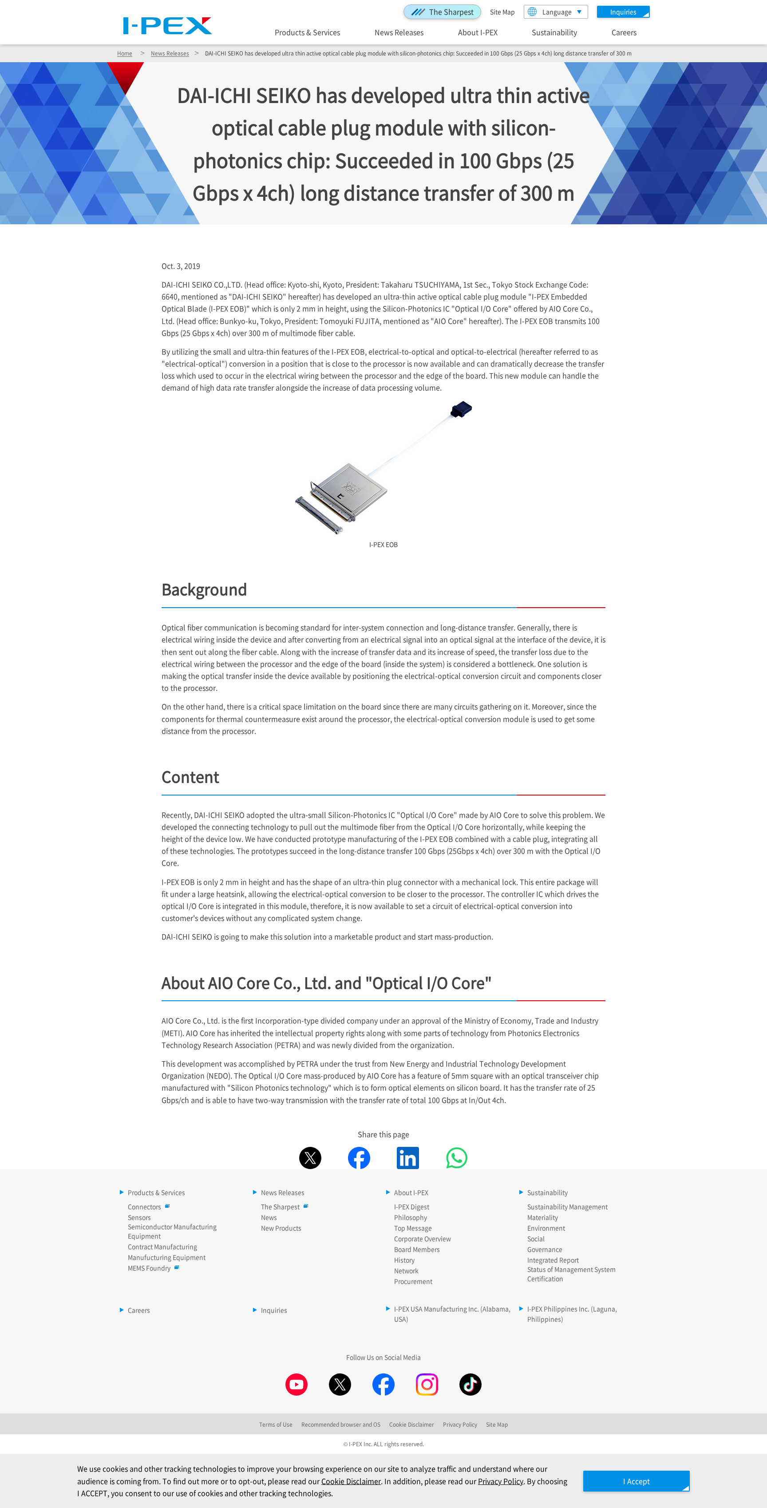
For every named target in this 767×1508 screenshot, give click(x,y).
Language (557, 11)
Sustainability (554, 31)
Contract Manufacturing (162, 1246)
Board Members (417, 1249)
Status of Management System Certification (571, 1274)
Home (124, 53)
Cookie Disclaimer (351, 1481)
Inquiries (274, 1309)
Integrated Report (553, 1259)
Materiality (542, 1217)
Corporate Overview (422, 1238)
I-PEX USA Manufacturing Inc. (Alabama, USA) (452, 1314)
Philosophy (410, 1217)
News (269, 1217)
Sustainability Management (567, 1206)
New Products (281, 1227)
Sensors (139, 1217)
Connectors (144, 1206)
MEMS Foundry (149, 1267)
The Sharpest (451, 11)
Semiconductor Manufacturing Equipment (172, 1231)
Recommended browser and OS (340, 1424)
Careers (624, 31)
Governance (544, 1249)
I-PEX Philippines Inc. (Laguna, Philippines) (572, 1314)
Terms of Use (276, 1424)
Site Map (502, 11)
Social (536, 1238)
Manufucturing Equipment (167, 1257)
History (404, 1259)
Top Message (413, 1227)
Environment (546, 1227)
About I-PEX (478, 31)
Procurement (413, 1281)
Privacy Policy (500, 1481)
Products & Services (307, 31)
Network (406, 1270)
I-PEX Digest (411, 1206)
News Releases (399, 31)
